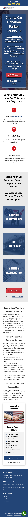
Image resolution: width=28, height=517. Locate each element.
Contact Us (6, 501)
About (5, 498)
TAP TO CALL (14, 75)
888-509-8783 (14, 4)
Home (5, 496)
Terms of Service (17, 515)
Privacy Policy (10, 515)
